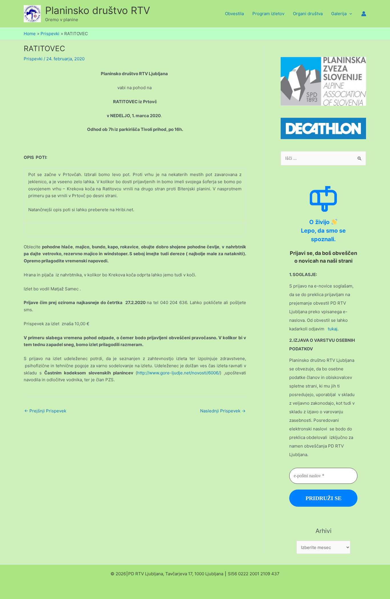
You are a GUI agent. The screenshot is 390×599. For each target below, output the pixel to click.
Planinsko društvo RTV (97, 10)
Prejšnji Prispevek (45, 411)
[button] (349, 14)
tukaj (332, 329)
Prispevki (33, 58)
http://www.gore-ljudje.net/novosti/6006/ (178, 373)
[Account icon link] (363, 13)
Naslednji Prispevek (223, 411)
